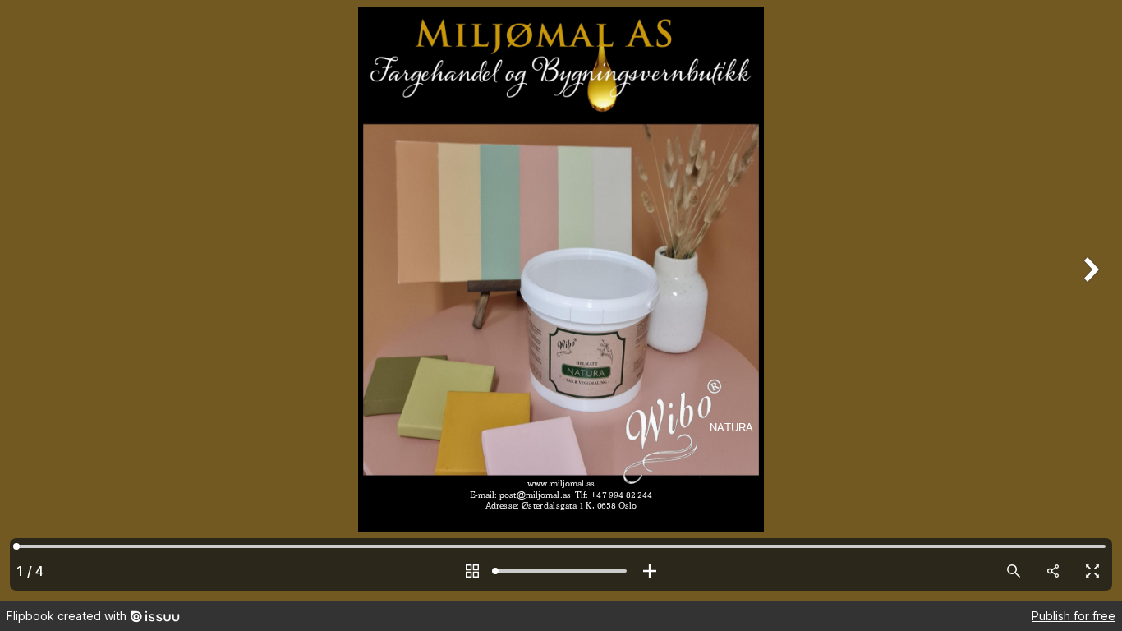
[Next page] (1089, 300)
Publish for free (1073, 616)
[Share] (1053, 571)
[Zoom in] (649, 571)
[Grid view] (472, 571)
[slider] (561, 571)
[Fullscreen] (1092, 571)
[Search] (1013, 571)
